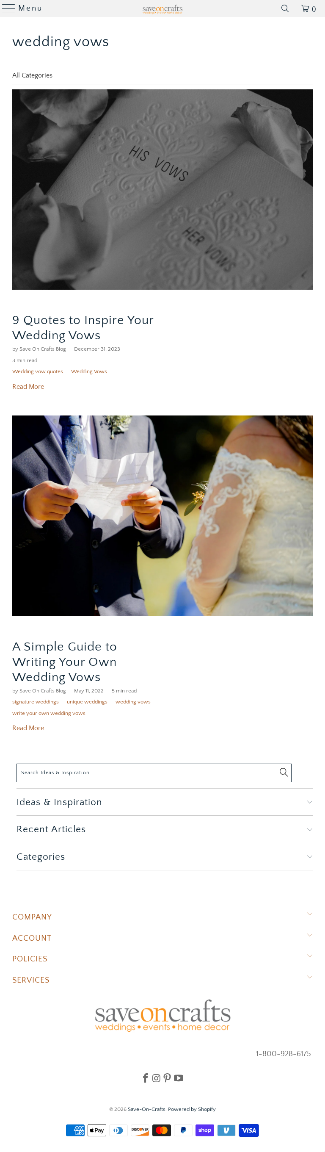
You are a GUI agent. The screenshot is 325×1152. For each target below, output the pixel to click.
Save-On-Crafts (146, 1109)
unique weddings (87, 702)
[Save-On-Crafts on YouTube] (178, 1078)
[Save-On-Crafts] (162, 8)
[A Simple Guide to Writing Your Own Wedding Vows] (162, 515)
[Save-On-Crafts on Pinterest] (167, 1078)
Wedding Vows (89, 371)
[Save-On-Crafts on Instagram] (156, 1078)
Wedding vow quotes (37, 371)
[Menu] (5, 8)
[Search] (285, 8)
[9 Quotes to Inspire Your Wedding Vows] (162, 189)
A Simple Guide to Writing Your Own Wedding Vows (64, 662)
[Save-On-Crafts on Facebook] (145, 1078)
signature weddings (35, 702)
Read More (28, 386)
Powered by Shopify (192, 1109)
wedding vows (60, 42)
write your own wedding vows (48, 713)
